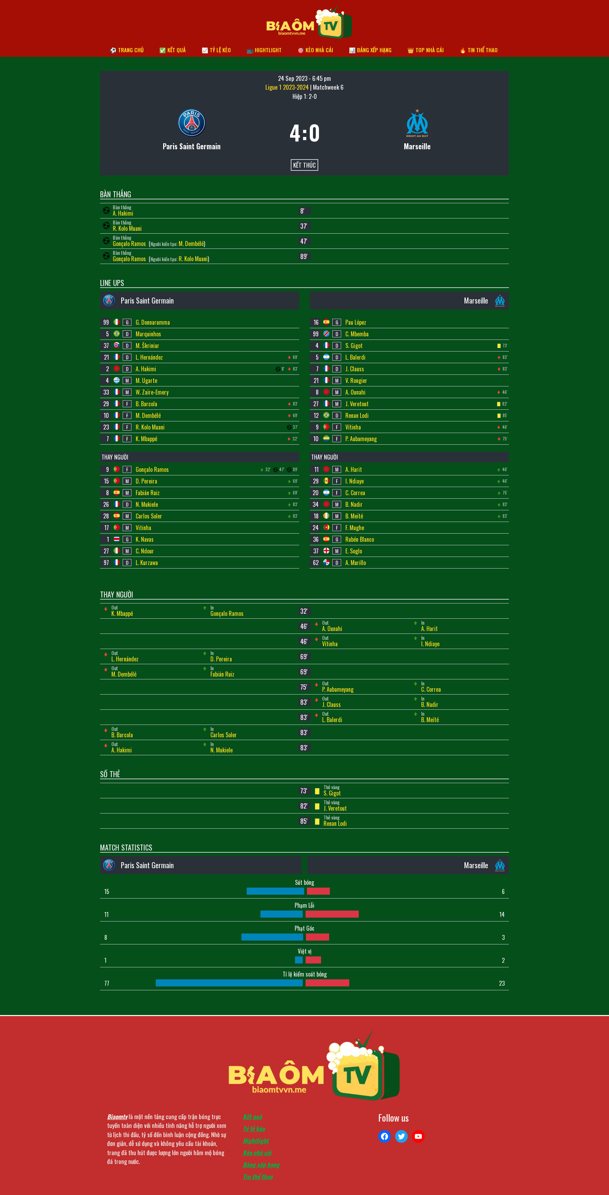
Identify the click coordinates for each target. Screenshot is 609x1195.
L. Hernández (149, 357)
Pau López (355, 322)
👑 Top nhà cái (425, 50)
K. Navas (145, 539)
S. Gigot (354, 345)
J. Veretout (357, 404)
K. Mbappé (146, 438)
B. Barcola (146, 404)
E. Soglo (353, 551)
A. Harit (353, 469)
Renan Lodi (357, 415)
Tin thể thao (257, 1176)
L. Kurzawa (147, 562)
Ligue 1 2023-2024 (287, 87)
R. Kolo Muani (127, 228)
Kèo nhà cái (257, 1152)
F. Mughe (354, 527)
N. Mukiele (147, 504)
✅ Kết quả (172, 50)
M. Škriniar (147, 345)
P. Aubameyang (361, 438)
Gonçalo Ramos (130, 243)
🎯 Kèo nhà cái (315, 50)
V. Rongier (356, 380)
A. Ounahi (355, 392)
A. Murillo (355, 562)
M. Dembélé (191, 243)
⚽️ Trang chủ (126, 50)
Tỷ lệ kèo (254, 1128)
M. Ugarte (146, 380)
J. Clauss (354, 369)
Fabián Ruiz (148, 492)
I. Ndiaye (354, 481)
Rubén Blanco (359, 539)
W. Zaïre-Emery (152, 392)
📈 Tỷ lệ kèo (216, 50)
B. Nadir (354, 504)
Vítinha (353, 427)
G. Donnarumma (153, 322)
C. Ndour (145, 551)
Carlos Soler (149, 516)
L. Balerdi (355, 357)
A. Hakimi (123, 213)
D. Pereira (146, 481)
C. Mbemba (357, 334)
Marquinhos (148, 334)
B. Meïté (354, 516)
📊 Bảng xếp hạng (370, 50)
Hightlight (256, 1140)
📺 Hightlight (264, 50)
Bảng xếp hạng (261, 1164)
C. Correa (355, 492)
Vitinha (143, 527)
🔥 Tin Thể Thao (479, 50)
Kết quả (252, 1116)
